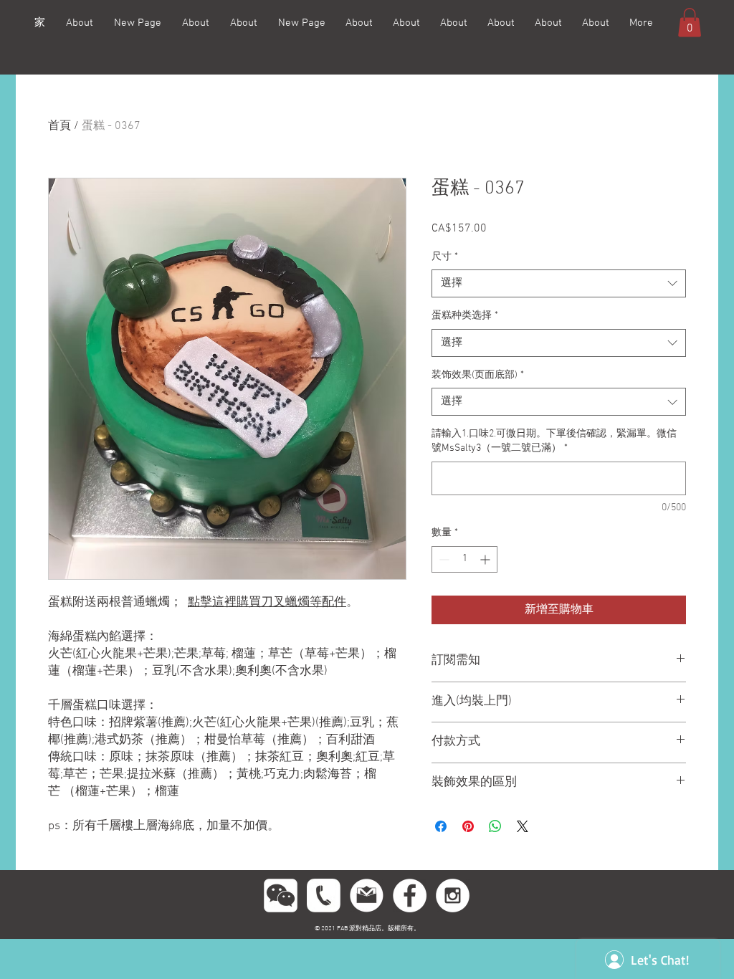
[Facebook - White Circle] (409, 895)
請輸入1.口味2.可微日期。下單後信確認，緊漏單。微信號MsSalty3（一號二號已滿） (554, 441)
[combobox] (559, 283)
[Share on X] (522, 826)
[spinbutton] (464, 559)
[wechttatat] (280, 895)
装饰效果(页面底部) (478, 375)
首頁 (59, 126)
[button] (689, 22)
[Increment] (486, 559)
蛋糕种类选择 (465, 316)
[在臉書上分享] (440, 826)
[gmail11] (366, 895)
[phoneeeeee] (323, 895)
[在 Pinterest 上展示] (468, 826)
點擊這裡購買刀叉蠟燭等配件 (267, 603)
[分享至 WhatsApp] (495, 826)
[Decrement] (443, 559)
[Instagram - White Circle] (453, 895)
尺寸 (445, 257)
